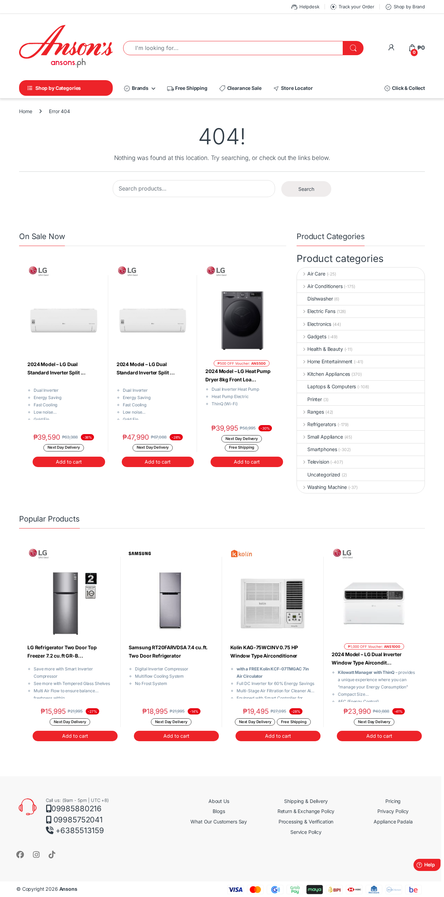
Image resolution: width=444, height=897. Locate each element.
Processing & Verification (306, 821)
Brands (135, 88)
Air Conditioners (325, 286)
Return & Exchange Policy (306, 811)
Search (306, 189)
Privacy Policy (393, 811)
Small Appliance (325, 437)
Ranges (315, 412)
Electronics (319, 324)
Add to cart (69, 462)
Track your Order (352, 6)
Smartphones (322, 449)
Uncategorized (323, 474)
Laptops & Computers (331, 386)
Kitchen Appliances (328, 374)
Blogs (219, 811)
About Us (218, 801)
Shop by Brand (405, 6)
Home (25, 111)
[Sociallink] (20, 854)
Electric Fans (321, 311)
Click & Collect (404, 88)
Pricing (393, 801)
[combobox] (233, 48)
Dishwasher (320, 299)
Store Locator (292, 88)
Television (318, 462)
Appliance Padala (393, 821)
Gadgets (316, 336)
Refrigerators (321, 424)
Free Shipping (186, 88)
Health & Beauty (325, 349)
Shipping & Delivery (305, 801)
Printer (314, 399)
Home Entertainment (329, 361)
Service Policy (306, 832)
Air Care (316, 274)
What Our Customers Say (218, 821)
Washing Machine (327, 487)
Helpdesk (304, 6)
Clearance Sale (240, 88)
